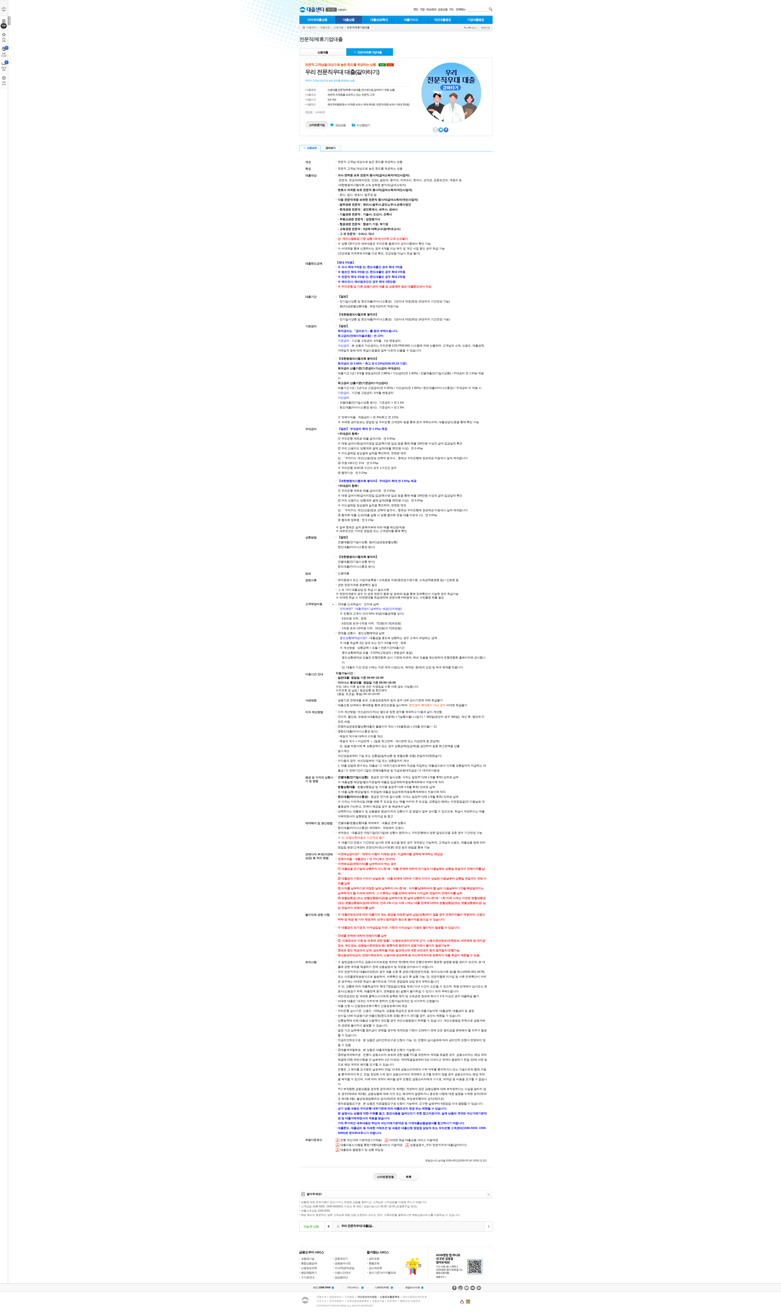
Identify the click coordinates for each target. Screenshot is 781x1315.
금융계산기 (341, 1258)
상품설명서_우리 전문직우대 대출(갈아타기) (436, 1145)
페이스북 (446, 129)
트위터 (441, 129)
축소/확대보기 (471, 27)
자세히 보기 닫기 (488, 1194)
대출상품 (349, 19)
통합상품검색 (309, 1263)
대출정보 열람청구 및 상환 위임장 (359, 1149)
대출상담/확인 (379, 19)
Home (303, 27)
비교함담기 (363, 125)
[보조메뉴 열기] (9, 20)
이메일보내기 (435, 129)
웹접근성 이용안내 (410, 1301)
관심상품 (338, 125)
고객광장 (349, 1296)
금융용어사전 (342, 1263)
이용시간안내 (342, 1272)
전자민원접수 (336, 1301)
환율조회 (374, 1263)
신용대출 (338, 27)
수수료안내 (307, 1277)
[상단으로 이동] (3, 26)
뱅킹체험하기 (309, 1272)
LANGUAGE (382, 1287)
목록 (408, 1176)
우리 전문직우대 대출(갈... (357, 1225)
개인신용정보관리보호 (414, 1296)
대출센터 (311, 27)
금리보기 (330, 147)
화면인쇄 (485, 27)
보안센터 (392, 1301)
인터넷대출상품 (317, 19)
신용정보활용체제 (389, 1296)
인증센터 (342, 9)
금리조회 (374, 1258)
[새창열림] (454, 1288)
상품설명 (312, 147)
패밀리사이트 (412, 1287)
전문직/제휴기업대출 (369, 52)
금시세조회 (375, 1268)
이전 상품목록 (329, 1226)
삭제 (338, 1226)
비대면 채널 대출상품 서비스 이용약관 (411, 1140)
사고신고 (321, 1301)
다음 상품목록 (488, 1226)
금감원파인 (341, 1277)
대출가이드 (411, 19)
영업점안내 (335, 1296)
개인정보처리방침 (367, 1296)
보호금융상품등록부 (358, 1301)
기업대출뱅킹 (475, 19)
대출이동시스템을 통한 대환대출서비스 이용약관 (369, 1145)
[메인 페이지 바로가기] (302, 10)
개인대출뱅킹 (442, 19)
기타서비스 (353, 1287)
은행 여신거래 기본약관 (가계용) (359, 1140)
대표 (322, 1287)
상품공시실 (307, 1258)
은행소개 (321, 1296)
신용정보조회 (309, 1268)
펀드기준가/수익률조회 (382, 1272)
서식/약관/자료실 (344, 1268)
